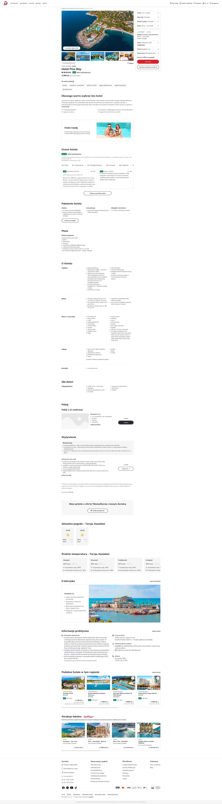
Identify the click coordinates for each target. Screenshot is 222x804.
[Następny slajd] (133, 165)
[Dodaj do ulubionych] (82, 678)
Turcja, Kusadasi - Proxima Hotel (71, 676)
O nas (63, 794)
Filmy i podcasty (155, 765)
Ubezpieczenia (95, 767)
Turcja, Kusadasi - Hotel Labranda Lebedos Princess (96, 677)
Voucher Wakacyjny (129, 767)
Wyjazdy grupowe (128, 770)
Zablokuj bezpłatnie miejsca (148, 67)
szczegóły (151, 57)
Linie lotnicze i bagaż (97, 773)
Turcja (76, 8)
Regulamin (143, 802)
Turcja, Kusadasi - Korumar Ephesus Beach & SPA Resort (122, 677)
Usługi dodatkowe (96, 770)
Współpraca (76, 794)
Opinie (125, 778)
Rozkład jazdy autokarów (99, 776)
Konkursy (125, 773)
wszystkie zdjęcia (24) (71, 48)
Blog (151, 767)
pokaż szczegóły (95, 424)
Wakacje (64, 8)
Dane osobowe (95, 778)
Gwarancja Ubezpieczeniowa (100, 781)
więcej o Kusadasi (155, 581)
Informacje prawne (113, 794)
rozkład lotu (141, 45)
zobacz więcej (156, 631)
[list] (70, 158)
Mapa (74, 66)
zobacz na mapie (70, 220)
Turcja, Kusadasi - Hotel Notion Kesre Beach (147, 677)
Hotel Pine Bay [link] (89, 8)
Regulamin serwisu (87, 794)
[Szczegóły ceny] (79, 75)
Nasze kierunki (70, 8)
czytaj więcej (65, 106)
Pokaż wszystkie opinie (98, 193)
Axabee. (91, 797)
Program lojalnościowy (130, 765)
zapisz (131, 63)
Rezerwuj (148, 62)
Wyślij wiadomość (98, 510)
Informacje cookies (100, 794)
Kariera (69, 794)
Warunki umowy (96, 765)
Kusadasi (81, 8)
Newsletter (126, 776)
